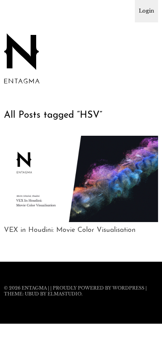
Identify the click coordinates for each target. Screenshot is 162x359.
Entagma (34, 288)
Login (146, 10)
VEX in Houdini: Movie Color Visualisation (70, 230)
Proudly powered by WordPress (98, 288)
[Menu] (14, 10)
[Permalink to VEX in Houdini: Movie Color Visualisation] (81, 220)
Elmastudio (64, 294)
